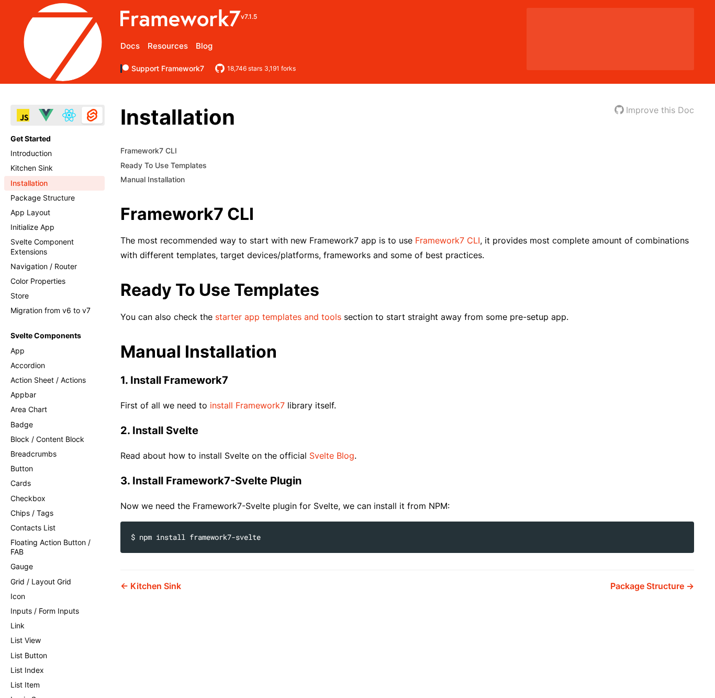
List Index (27, 670)
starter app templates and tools (278, 317)
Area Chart (28, 409)
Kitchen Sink (31, 167)
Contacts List (32, 527)
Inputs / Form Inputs (44, 610)
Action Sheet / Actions (48, 379)
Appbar (23, 394)
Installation (29, 183)
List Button (28, 655)
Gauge (21, 566)
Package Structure (42, 197)
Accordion (27, 365)
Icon (17, 596)
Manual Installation (152, 179)
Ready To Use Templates (163, 165)
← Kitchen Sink (150, 586)
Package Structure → (652, 586)
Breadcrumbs (33, 453)
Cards (20, 483)
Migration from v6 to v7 (50, 310)
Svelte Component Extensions (42, 246)
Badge (21, 424)
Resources (168, 46)
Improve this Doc (660, 110)
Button (21, 468)
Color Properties (37, 280)
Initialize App (32, 227)
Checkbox (28, 498)
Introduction (31, 153)
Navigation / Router (43, 266)
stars (244, 68)
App (17, 350)
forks (280, 68)
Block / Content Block (47, 439)
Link (17, 625)
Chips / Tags (31, 512)
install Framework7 (247, 405)
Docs (130, 46)
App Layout (30, 212)
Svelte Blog (331, 455)
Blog (204, 46)
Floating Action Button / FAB (50, 547)
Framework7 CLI (148, 150)
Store (19, 295)
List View (25, 640)
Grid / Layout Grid (40, 581)
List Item (25, 684)
